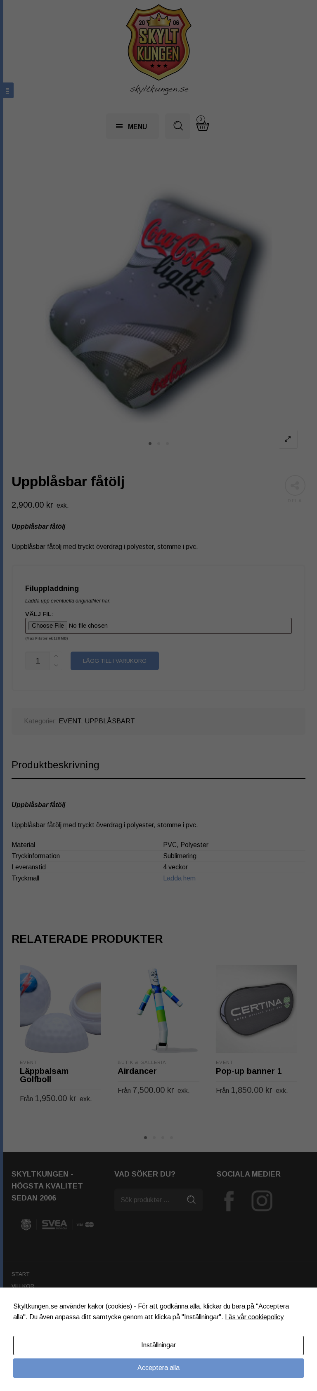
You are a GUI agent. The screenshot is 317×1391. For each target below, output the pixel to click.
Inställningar (158, 1345)
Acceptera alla (158, 1367)
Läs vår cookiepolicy (254, 1316)
